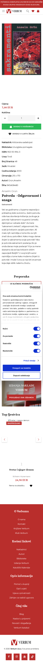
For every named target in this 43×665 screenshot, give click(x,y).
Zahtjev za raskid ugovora (21, 598)
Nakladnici (21, 549)
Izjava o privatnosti (21, 593)
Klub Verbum (21, 533)
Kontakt (21, 524)
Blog (21, 614)
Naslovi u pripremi (21, 619)
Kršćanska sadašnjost (22, 142)
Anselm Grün (9, 191)
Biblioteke (21, 558)
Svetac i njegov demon (21, 469)
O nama (21, 519)
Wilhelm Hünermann (21, 476)
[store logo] (14, 11)
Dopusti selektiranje (21, 376)
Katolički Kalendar (21, 568)
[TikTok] (32, 657)
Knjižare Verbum (21, 528)
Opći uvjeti (21, 589)
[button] (31, 486)
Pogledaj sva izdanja (21, 397)
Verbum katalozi (21, 628)
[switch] (36, 336)
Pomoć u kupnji (21, 584)
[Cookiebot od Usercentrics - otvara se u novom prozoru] (30, 287)
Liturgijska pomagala (22, 147)
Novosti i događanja (21, 623)
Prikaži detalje (29, 360)
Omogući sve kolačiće (21, 368)
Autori (21, 554)
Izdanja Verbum (21, 563)
